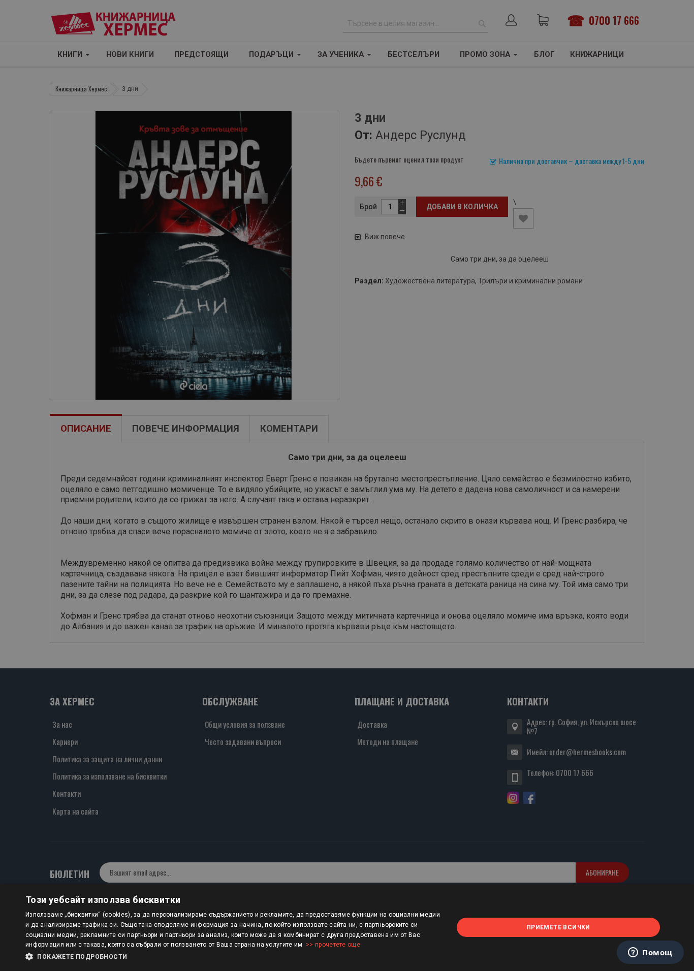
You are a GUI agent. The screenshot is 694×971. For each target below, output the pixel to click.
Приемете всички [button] (558, 927)
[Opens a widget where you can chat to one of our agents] (650, 953)
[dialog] (347, 927)
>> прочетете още (333, 944)
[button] (232, 956)
